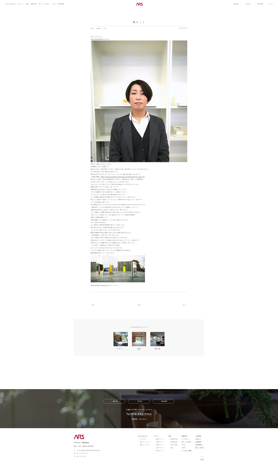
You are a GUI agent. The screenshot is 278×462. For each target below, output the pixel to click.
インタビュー (186, 439)
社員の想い (98, 28)
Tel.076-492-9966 (139, 414)
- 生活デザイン (159, 448)
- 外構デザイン (159, 450)
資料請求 (260, 4)
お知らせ (198, 439)
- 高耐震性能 (172, 442)
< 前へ (93, 305)
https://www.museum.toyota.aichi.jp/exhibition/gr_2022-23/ (123, 177)
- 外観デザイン (159, 445)
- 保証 (170, 448)
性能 (27, 4)
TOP (202, 459)
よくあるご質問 (186, 450)
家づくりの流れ (44, 4)
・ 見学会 (138, 401)
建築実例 (34, 4)
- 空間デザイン (159, 439)
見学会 (248, 4)
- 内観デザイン (159, 442)
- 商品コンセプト (144, 445)
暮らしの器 (199, 448)
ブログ (184, 448)
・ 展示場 (113, 401)
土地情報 (198, 436)
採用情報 (61, 4)
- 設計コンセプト (144, 442)
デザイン (21, 4)
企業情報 (198, 442)
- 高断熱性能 (172, 439)
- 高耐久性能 (172, 445)
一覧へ (139, 305)
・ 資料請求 (162, 401)
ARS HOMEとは (10, 4)
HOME (92, 28)
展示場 (236, 4)
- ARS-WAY (142, 439)
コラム (53, 4)
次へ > (185, 305)
